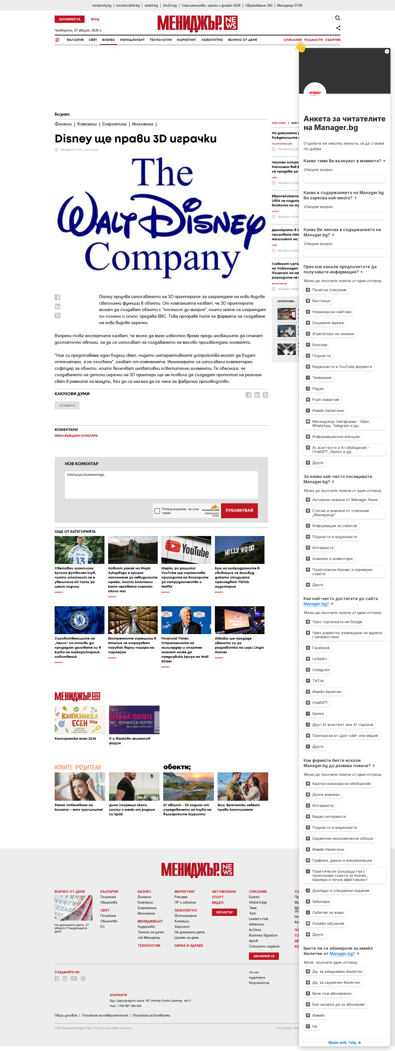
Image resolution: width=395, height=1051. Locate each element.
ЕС (102, 926)
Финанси (144, 897)
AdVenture (256, 924)
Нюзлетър (224, 912)
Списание (293, 40)
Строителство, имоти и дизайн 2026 (210, 5)
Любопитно (212, 40)
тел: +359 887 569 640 (125, 1005)
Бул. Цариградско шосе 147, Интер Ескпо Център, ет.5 (150, 1000)
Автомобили (224, 891)
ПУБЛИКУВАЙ (239, 510)
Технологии (161, 40)
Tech (252, 913)
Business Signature (263, 935)
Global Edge (258, 902)
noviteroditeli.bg (128, 5)
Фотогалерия (186, 915)
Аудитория (257, 977)
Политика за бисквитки (151, 1015)
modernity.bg (102, 5)
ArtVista (255, 929)
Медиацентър (259, 982)
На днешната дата (190, 932)
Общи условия (66, 1015)
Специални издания (264, 946)
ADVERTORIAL (286, 301)
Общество (108, 902)
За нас (254, 972)
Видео (218, 902)
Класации (182, 921)
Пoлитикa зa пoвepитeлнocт (105, 1015)
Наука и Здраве (189, 945)
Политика (108, 897)
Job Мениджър (149, 937)
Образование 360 (258, 5)
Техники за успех (151, 932)
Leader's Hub (258, 918)
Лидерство (146, 926)
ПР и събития (185, 902)
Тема (252, 908)
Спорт (218, 897)
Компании (145, 902)
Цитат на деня (187, 937)
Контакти (118, 995)
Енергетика (147, 908)
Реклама (181, 897)
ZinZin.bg (170, 5)
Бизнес (108, 40)
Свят (93, 40)
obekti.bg (151, 5)
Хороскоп (182, 926)
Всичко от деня (242, 40)
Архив (253, 940)
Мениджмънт (132, 40)
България (75, 40)
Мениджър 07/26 (289, 5)
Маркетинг (186, 40)
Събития (332, 40)
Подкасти (313, 40)
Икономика (146, 913)
